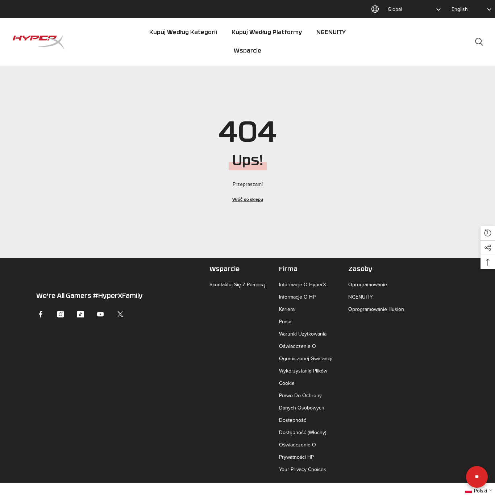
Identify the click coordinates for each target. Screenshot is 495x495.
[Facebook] (41, 314)
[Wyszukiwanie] (479, 41)
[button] (488, 233)
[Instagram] (60, 314)
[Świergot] (120, 314)
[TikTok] (80, 314)
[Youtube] (100, 314)
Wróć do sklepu (247, 199)
